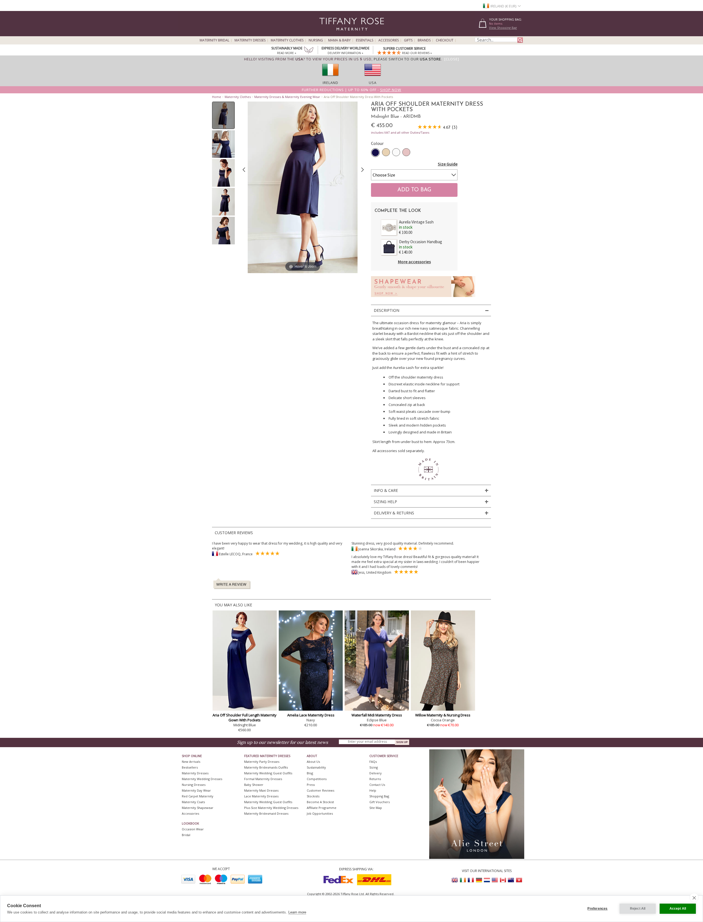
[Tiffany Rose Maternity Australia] (511, 880)
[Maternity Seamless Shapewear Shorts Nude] (423, 298)
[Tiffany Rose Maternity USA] (495, 880)
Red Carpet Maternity (197, 796)
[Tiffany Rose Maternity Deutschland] (479, 880)
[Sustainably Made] (308, 50)
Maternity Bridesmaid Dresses (266, 813)
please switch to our (407, 59)
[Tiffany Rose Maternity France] (471, 880)
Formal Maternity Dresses (263, 779)
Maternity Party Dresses (261, 762)
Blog (310, 773)
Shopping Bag (379, 796)
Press (311, 785)
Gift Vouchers (379, 802)
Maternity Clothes (287, 40)
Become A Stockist (320, 802)
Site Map (375, 808)
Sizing (373, 767)
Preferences (597, 908)
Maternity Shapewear (197, 808)
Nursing (316, 40)
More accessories (414, 261)
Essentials (364, 40)
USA (372, 82)
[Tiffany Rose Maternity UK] (455, 880)
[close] (694, 897)
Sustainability (316, 767)
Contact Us (377, 785)
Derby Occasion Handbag (420, 241)
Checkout (444, 40)
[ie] (330, 77)
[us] (372, 77)
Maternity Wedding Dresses (202, 779)
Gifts (408, 40)
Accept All (677, 908)
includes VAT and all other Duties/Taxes (400, 132)
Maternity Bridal (214, 40)
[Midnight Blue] (375, 152)
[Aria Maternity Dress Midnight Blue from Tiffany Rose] (223, 115)
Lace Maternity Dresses (261, 796)
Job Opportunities (320, 813)
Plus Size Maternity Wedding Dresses (271, 808)
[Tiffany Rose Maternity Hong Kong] (519, 880)
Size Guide (447, 164)
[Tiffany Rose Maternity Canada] (503, 880)
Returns (375, 779)
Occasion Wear (193, 829)
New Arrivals (191, 762)
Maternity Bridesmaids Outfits (266, 767)
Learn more (297, 912)
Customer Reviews (320, 790)
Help (372, 790)
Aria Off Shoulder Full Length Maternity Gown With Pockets (245, 717)
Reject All (638, 908)
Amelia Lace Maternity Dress (310, 715)
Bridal (186, 835)
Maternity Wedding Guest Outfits (268, 773)
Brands (424, 40)
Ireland (330, 82)
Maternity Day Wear (196, 790)
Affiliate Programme (321, 808)
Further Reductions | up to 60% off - (351, 89)
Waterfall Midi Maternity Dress (377, 715)
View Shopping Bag (503, 28)
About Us (313, 762)
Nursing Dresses (193, 785)
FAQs (373, 762)
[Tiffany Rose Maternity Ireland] (463, 880)
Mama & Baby (339, 40)
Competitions (317, 779)
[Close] (451, 59)
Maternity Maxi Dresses (261, 790)
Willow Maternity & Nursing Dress (442, 715)
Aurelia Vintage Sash (416, 222)
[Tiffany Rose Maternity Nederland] (487, 880)
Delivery (375, 773)
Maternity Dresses (250, 40)
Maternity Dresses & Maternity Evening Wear (287, 97)
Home (216, 97)
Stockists (313, 796)
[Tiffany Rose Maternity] (326, 34)
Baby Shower (253, 785)
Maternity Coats (193, 802)
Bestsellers (190, 767)
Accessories (388, 40)
